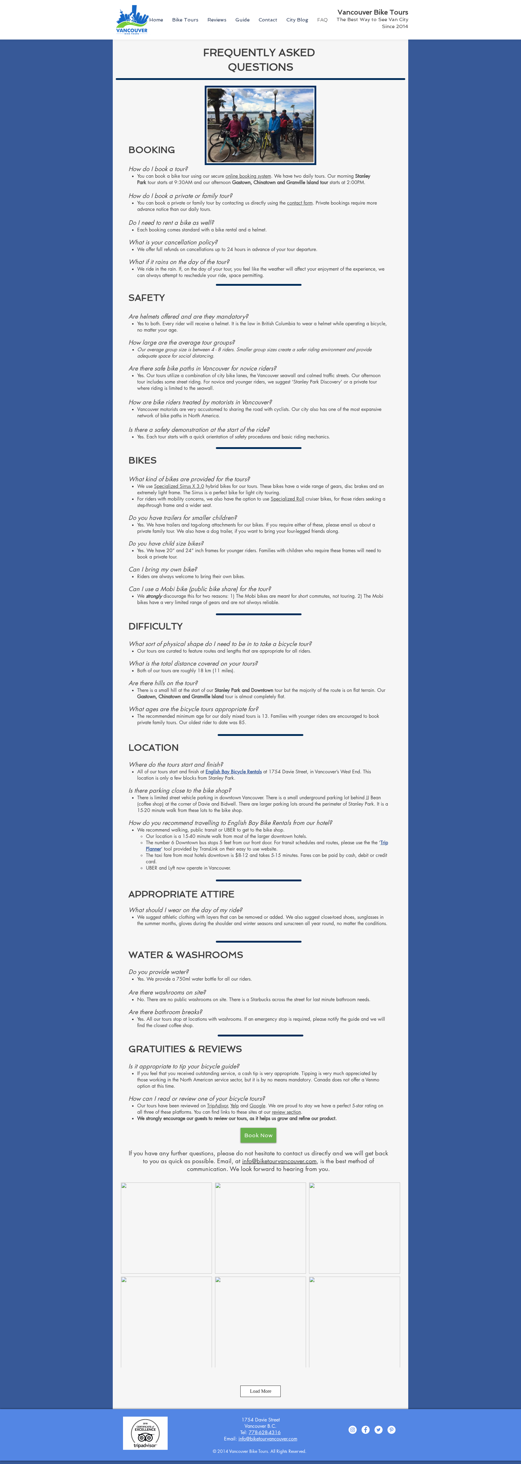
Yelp (234, 1106)
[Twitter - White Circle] (378, 1430)
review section (286, 1112)
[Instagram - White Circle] (353, 1430)
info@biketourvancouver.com (279, 1161)
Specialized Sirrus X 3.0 (179, 486)
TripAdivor (217, 1106)
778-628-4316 (265, 1432)
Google (257, 1106)
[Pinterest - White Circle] (391, 1430)
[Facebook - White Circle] (366, 1430)
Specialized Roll (287, 499)
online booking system (248, 176)
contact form (300, 203)
